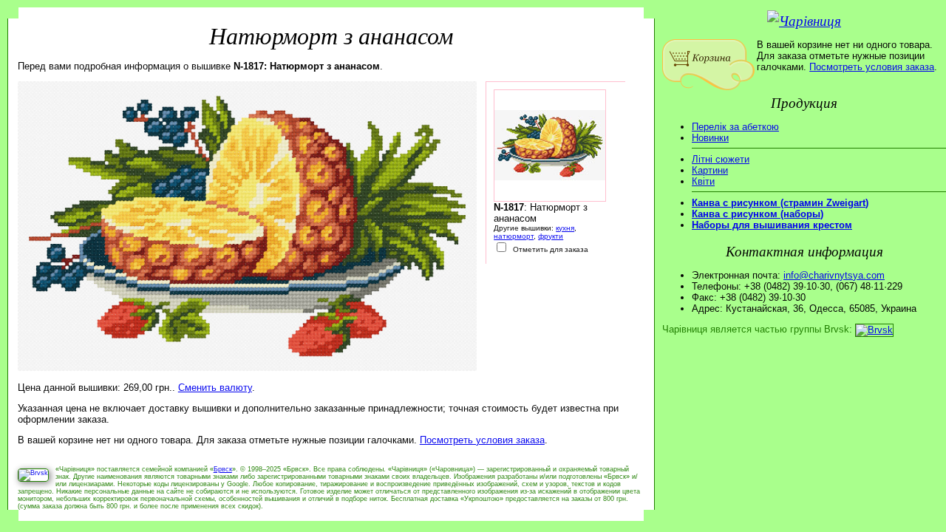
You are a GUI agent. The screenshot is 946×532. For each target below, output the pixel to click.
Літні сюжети (720, 159)
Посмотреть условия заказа (482, 440)
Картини (710, 170)
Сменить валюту (215, 387)
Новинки (710, 137)
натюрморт (514, 236)
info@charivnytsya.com (834, 275)
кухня (565, 228)
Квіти (703, 181)
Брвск (223, 469)
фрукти (550, 236)
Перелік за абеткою (735, 126)
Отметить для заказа (549, 249)
